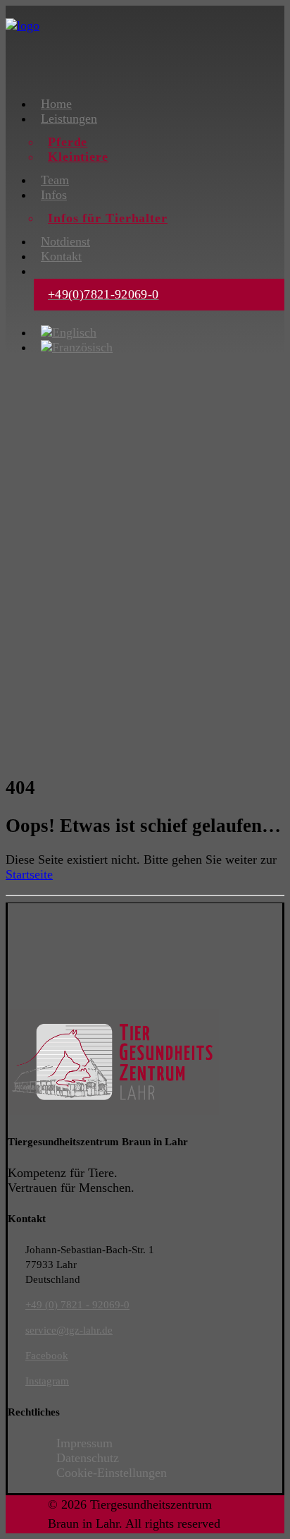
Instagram (47, 1381)
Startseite (29, 874)
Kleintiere (78, 157)
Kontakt (61, 256)
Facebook (46, 1355)
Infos (54, 195)
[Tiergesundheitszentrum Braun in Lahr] (145, 44)
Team (55, 180)
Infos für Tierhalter (108, 218)
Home (56, 104)
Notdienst (65, 241)
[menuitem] (159, 104)
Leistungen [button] (69, 118)
